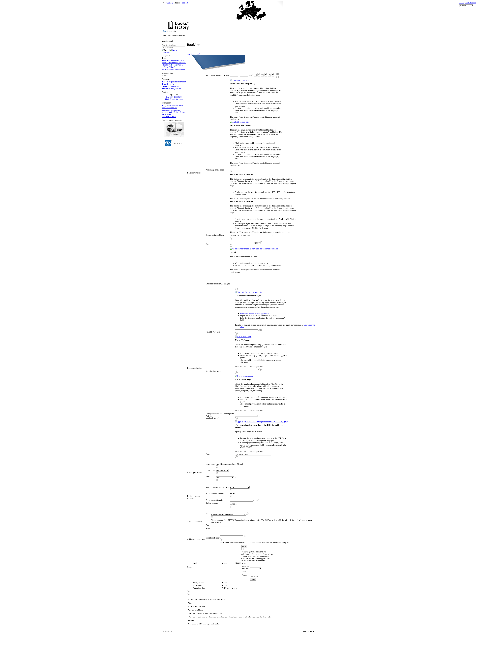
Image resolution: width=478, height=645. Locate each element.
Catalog (169, 3)
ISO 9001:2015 (167, 115)
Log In (461, 2)
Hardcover (174, 60)
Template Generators (170, 86)
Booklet (185, 3)
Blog (164, 105)
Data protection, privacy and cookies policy (171, 110)
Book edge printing (177, 69)
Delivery (177, 112)
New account (470, 2)
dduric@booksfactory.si (174, 99)
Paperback (166, 60)
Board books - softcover (173, 61)
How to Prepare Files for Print (174, 82)
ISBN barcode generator (171, 88)
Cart (164, 31)
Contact (169, 105)
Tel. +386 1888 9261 (174, 97)
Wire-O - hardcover (169, 68)
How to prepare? (193, 54)
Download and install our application (254, 313)
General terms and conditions (172, 106)
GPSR (173, 117)
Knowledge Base (169, 84)
